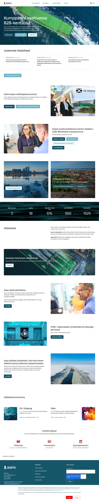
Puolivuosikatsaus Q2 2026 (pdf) (63, 143)
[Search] (94, 3)
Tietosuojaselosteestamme (57, 490)
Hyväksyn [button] (69, 497)
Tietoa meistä (35, 3)
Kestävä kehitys (56, 3)
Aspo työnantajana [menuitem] (40, 477)
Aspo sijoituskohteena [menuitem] (41, 471)
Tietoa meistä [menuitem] (38, 468)
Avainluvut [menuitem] (37, 474)
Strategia (33, 34)
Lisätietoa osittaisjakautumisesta (27, 106)
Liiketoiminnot (20, 34)
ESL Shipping (23, 411)
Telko (52, 411)
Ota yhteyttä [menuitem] (38, 480)
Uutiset (66, 3)
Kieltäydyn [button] (77, 497)
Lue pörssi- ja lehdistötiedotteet (18, 447)
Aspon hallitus (81, 186)
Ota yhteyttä (49, 447)
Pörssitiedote (72, 139)
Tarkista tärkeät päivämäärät (80, 447)
